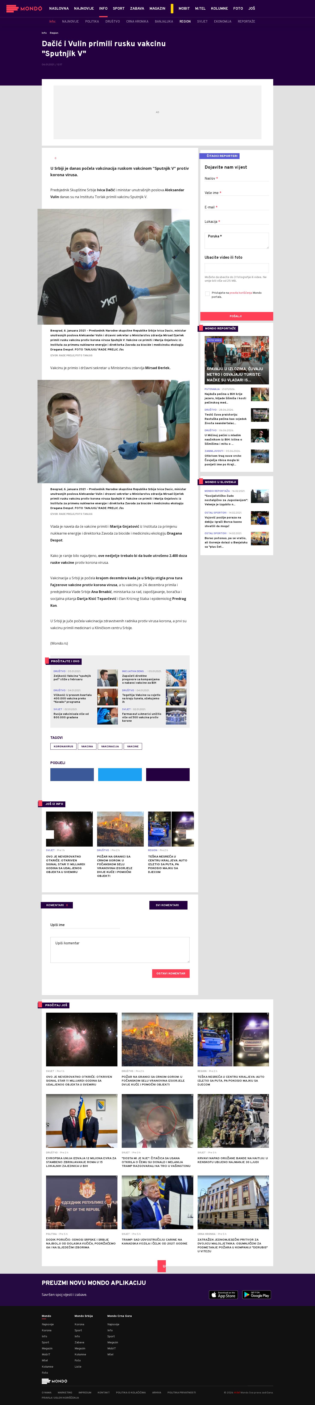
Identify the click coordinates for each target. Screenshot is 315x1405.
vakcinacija (110, 746)
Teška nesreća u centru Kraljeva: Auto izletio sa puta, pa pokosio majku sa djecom (167, 864)
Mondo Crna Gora (119, 1316)
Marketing (65, 1392)
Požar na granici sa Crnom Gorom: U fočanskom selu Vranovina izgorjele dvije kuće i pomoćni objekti (114, 866)
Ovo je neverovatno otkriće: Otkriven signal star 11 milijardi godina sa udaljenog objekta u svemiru (65, 864)
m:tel (237, 1392)
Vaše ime (213, 193)
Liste (78, 1367)
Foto (45, 1373)
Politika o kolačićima (131, 1392)
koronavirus (63, 746)
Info (44, 33)
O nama (46, 1392)
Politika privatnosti (182, 1392)
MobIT (46, 1354)
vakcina (87, 746)
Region (54, 33)
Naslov (211, 178)
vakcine (133, 746)
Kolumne (47, 1367)
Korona (46, 1330)
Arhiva (156, 1392)
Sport (45, 1342)
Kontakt (104, 1392)
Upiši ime (57, 925)
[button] (49, 834)
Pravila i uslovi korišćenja (60, 1398)
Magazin (47, 1348)
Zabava (79, 1342)
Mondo (46, 1316)
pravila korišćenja (241, 293)
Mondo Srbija (84, 1316)
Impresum (85, 1392)
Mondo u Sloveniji (220, 482)
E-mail (211, 207)
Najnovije (48, 1324)
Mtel (45, 1360)
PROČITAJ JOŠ (56, 1005)
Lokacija (212, 222)
